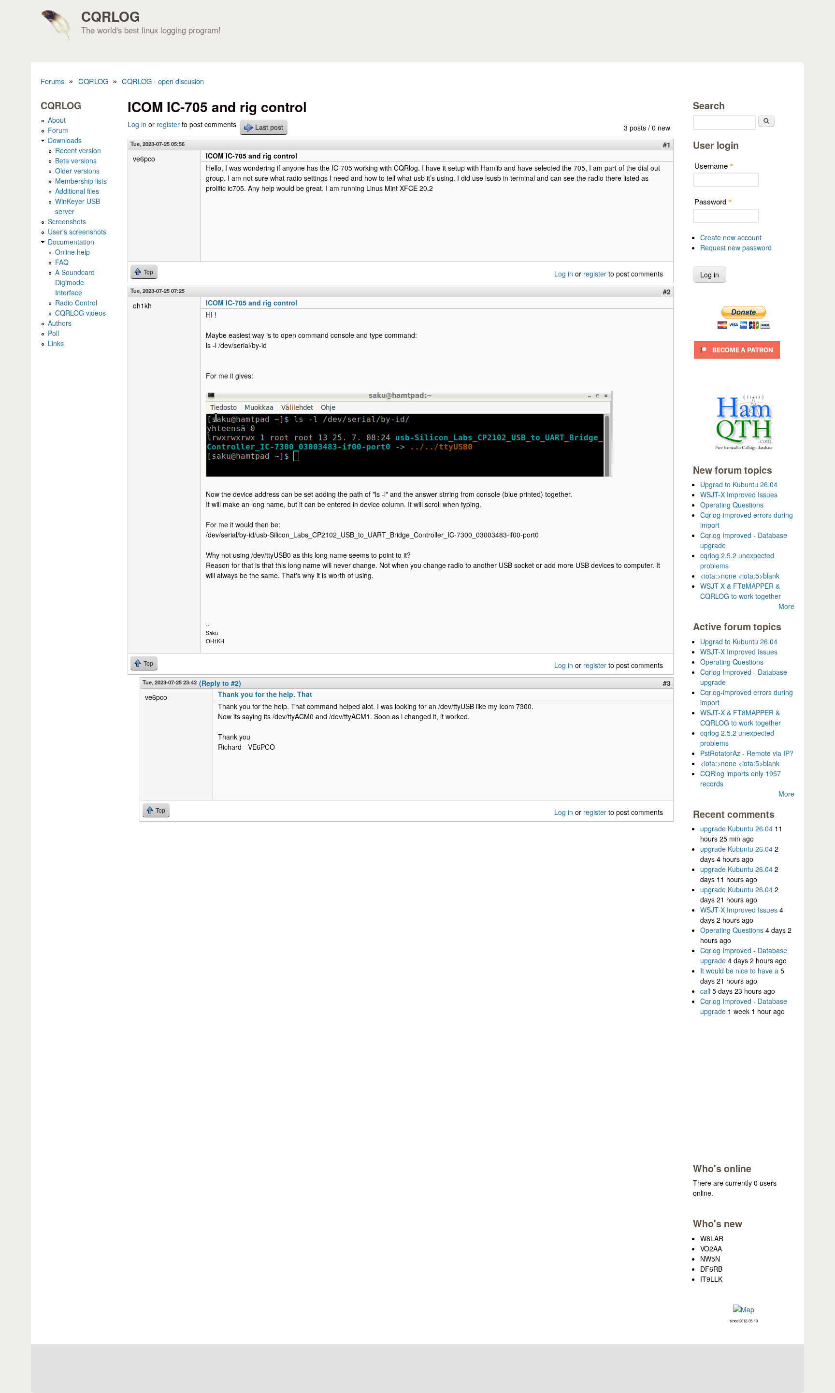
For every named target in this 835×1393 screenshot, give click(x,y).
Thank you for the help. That (265, 694)
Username (714, 165)
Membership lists (81, 181)
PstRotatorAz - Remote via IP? (746, 753)
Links (56, 343)
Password (713, 201)
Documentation (71, 242)
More (786, 606)
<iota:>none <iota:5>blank (739, 575)
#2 (667, 291)
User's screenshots (77, 231)
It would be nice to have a (739, 970)
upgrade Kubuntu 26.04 (736, 828)
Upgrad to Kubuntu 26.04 (738, 484)
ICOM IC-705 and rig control (251, 302)
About (57, 120)
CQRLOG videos (80, 313)
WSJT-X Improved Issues (738, 494)
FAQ (62, 262)
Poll (53, 333)
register (168, 124)
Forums (52, 81)
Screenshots (67, 221)
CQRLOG (110, 16)
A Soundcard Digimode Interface (75, 282)
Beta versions (76, 160)
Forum (58, 130)
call (705, 991)
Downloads (65, 140)
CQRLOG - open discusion (163, 81)
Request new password (736, 247)
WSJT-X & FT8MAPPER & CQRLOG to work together (740, 591)
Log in (137, 124)
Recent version (78, 150)
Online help (72, 252)
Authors (60, 323)
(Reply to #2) (220, 683)
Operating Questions (731, 504)
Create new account (731, 237)
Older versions (77, 170)
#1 (667, 144)
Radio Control (76, 302)
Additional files (77, 191)
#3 (667, 683)
